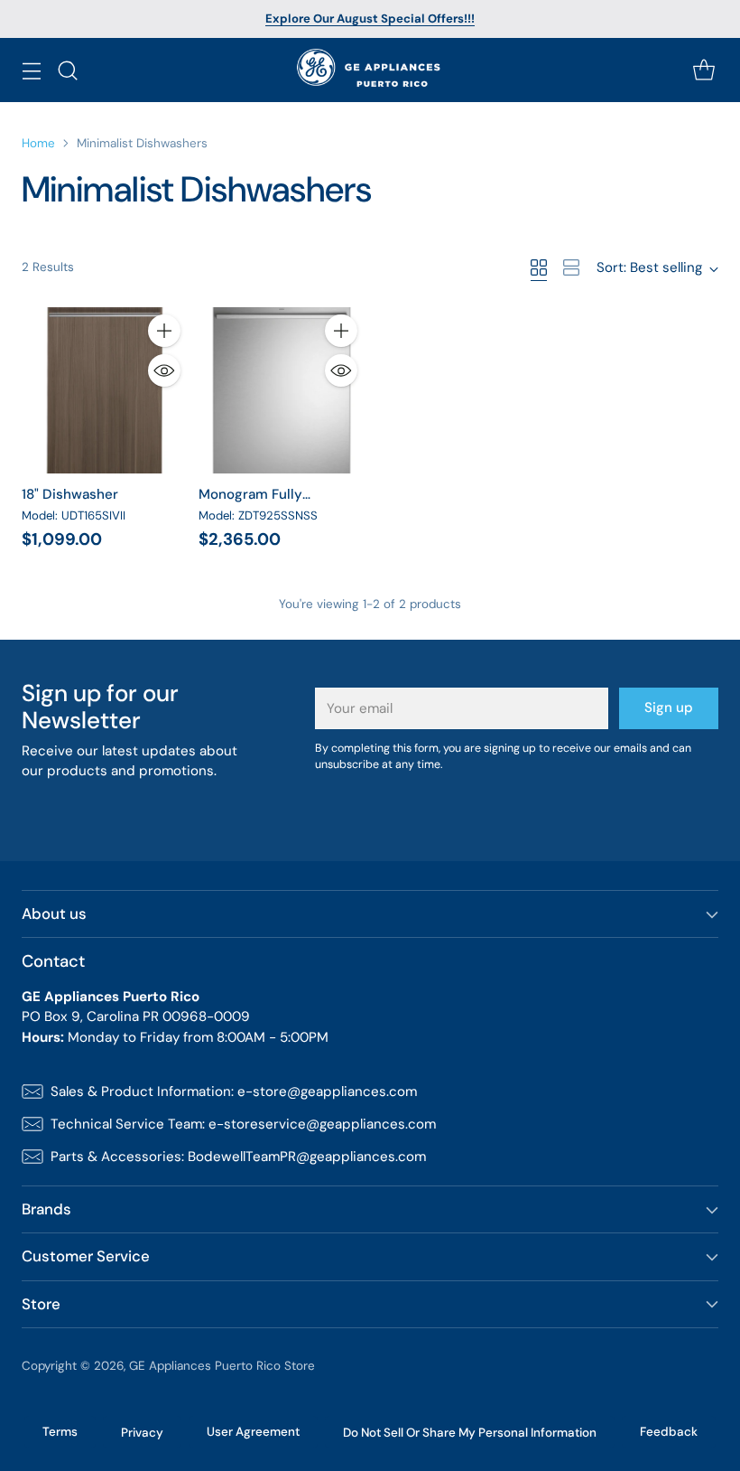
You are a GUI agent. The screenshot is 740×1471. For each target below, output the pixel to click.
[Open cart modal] (703, 70)
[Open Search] (67, 70)
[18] (105, 390)
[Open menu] (31, 70)
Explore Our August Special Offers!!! (370, 18)
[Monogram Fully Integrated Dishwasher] (282, 390)
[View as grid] (539, 267)
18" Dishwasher (70, 494)
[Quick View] (164, 370)
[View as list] (571, 267)
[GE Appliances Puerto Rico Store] (370, 70)
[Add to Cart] (164, 330)
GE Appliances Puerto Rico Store (222, 1365)
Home (38, 143)
